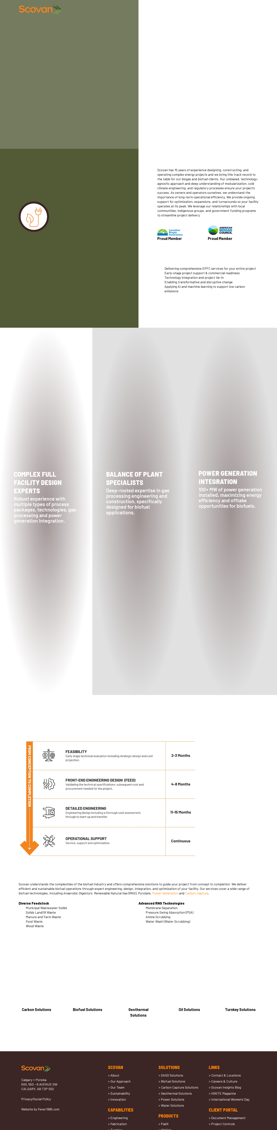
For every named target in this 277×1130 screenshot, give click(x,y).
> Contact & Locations (225, 1075)
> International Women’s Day (229, 1099)
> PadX (163, 1124)
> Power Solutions (171, 1099)
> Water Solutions (171, 1105)
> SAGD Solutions (170, 1075)
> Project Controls (222, 1124)
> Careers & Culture (223, 1081)
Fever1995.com (48, 1109)
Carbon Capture (196, 893)
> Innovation (117, 1099)
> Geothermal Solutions (175, 1093)
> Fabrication (117, 1124)
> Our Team (116, 1087)
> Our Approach (119, 1081)
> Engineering (118, 1118)
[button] (255, 10)
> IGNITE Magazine (222, 1093)
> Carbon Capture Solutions (178, 1087)
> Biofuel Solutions (171, 1081)
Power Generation (165, 893)
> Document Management (227, 1118)
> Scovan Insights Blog (225, 1087)
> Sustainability (119, 1093)
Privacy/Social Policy (36, 1099)
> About (113, 1075)
